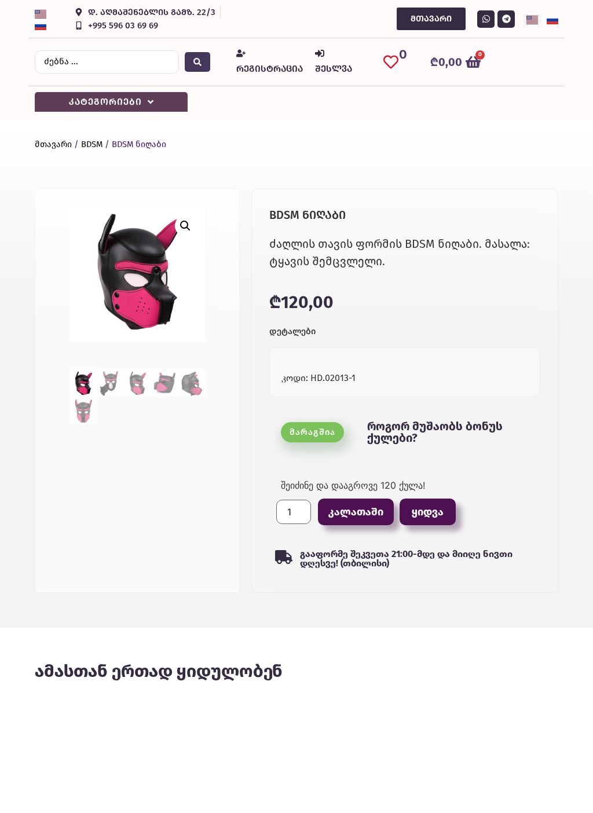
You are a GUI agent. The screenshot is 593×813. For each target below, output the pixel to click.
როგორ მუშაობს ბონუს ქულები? (435, 432)
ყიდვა (428, 512)
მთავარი (53, 144)
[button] (185, 225)
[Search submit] (197, 62)
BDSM (92, 144)
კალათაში (355, 512)
